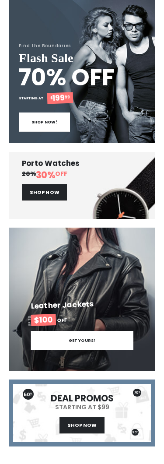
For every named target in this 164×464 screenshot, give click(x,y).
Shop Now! (44, 122)
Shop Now (44, 192)
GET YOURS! (82, 340)
